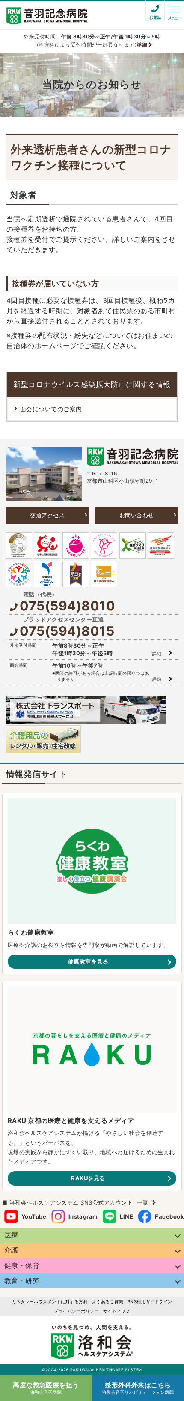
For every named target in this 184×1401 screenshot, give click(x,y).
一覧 (142, 1202)
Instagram (83, 1216)
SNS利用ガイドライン (150, 1301)
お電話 (155, 17)
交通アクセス (47, 515)
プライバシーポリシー (76, 1310)
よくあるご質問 (107, 1301)
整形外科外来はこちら (138, 1388)
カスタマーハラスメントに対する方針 (50, 1301)
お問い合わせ (136, 515)
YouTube (33, 1216)
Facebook (169, 1216)
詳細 (156, 653)
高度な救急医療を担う (46, 1388)
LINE (126, 1216)
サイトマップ (116, 1310)
